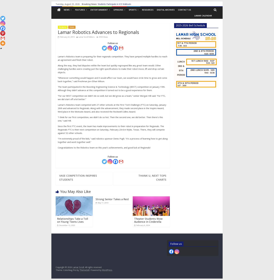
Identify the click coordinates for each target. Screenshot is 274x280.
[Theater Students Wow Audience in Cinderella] (151, 198)
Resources (147, 9)
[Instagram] (109, 48)
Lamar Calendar (203, 15)
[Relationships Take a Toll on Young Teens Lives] (74, 198)
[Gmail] (121, 48)
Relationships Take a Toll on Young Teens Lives (72, 220)
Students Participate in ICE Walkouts (114, 4)
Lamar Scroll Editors (86, 37)
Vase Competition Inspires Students (78, 177)
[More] (2, 43)
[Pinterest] (2, 33)
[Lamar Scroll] (59, 10)
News (66, 9)
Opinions (118, 9)
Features (80, 9)
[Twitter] (104, 48)
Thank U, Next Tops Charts (152, 177)
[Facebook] (115, 48)
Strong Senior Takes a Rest (112, 199)
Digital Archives (166, 9)
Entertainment (99, 9)
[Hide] (1, 48)
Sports (132, 9)
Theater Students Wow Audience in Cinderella (148, 220)
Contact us (184, 9)
